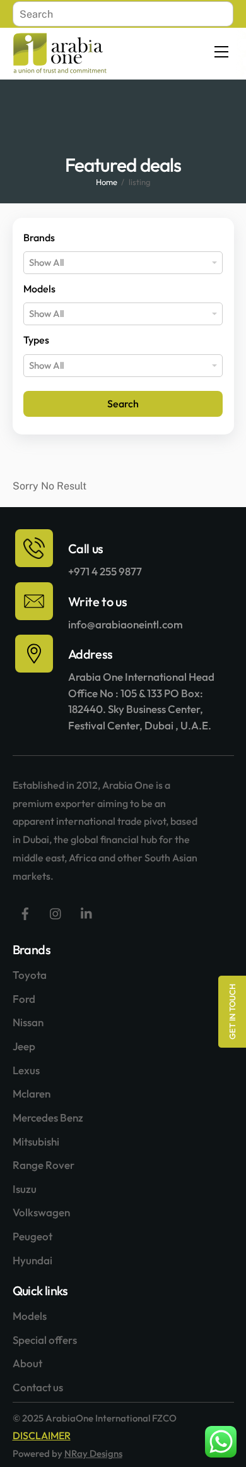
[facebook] (25, 912)
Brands (39, 237)
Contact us (38, 1387)
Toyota (30, 974)
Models (39, 288)
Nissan (28, 1022)
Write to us (97, 601)
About (27, 1363)
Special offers (45, 1339)
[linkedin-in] (87, 912)
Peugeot (32, 1236)
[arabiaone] (60, 69)
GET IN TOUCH (232, 1011)
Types (36, 339)
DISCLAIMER (42, 1435)
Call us (85, 548)
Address (90, 654)
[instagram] (56, 912)
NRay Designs (93, 1453)
